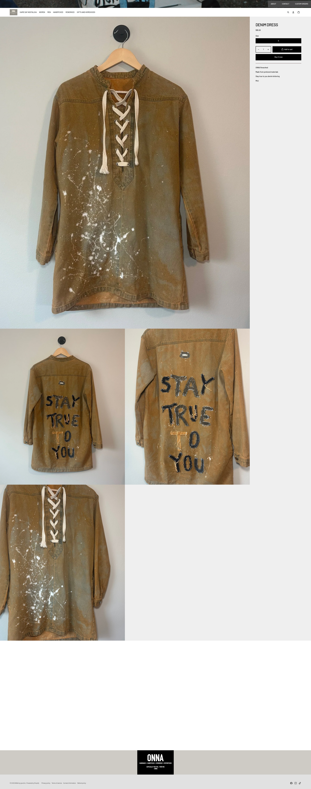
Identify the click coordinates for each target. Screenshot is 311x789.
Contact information (69, 783)
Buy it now (278, 57)
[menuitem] (28, 12)
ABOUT (273, 4)
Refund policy (81, 783)
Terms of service (57, 783)
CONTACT (285, 4)
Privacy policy (46, 783)
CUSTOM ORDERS (301, 4)
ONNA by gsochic (20, 783)
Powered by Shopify (32, 783)
